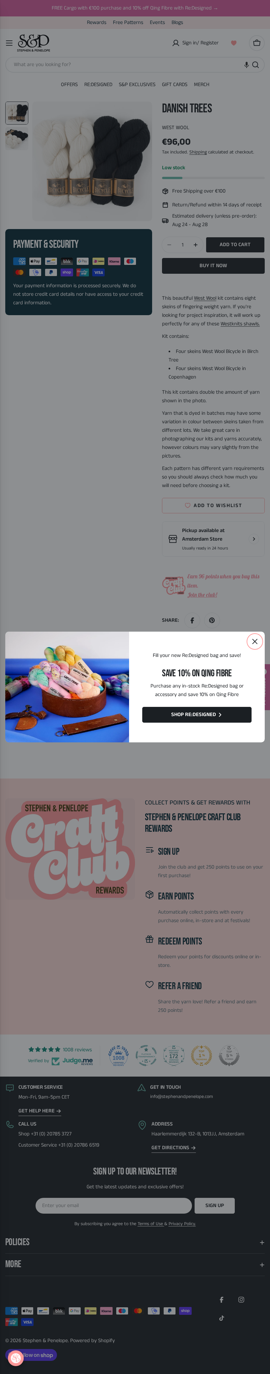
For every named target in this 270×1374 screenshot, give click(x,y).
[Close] (254, 641)
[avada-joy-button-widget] (16, 1358)
